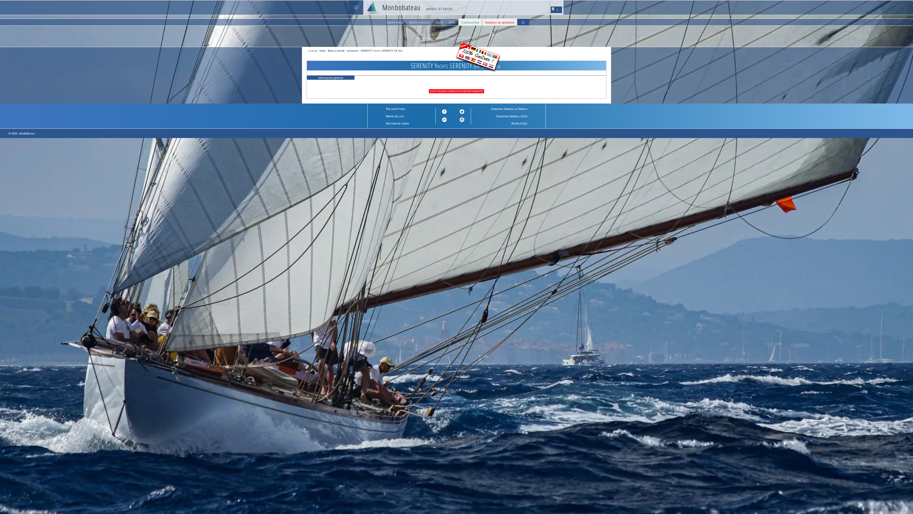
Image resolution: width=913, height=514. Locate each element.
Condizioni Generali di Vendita (509, 109)
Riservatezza (519, 123)
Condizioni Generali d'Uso (511, 116)
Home (322, 50)
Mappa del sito (395, 116)
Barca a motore (336, 50)
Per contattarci (395, 109)
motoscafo (352, 50)
